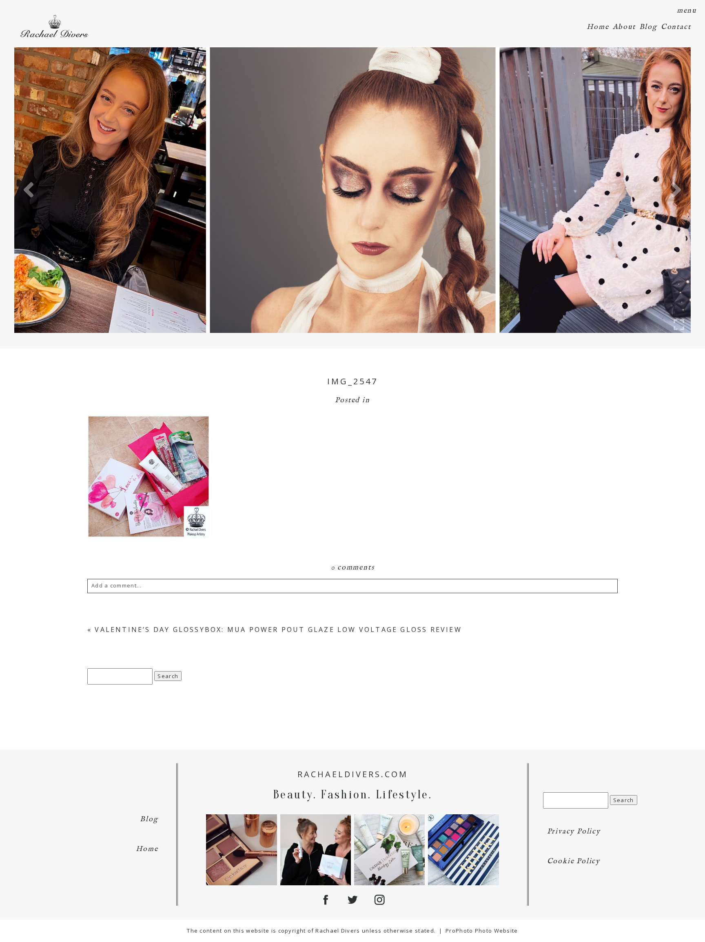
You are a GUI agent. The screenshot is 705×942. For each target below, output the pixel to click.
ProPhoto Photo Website (482, 930)
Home (598, 27)
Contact (676, 27)
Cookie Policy (573, 861)
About (624, 27)
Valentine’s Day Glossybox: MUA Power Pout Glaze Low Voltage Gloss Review (278, 629)
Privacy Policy (574, 831)
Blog (648, 27)
